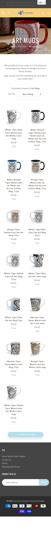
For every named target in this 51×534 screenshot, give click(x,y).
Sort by (11, 93)
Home (14, 46)
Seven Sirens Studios (20, 501)
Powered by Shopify (37, 501)
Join (43, 482)
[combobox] (30, 94)
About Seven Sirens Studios (14, 456)
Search (5, 463)
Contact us (6, 460)
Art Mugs (22, 46)
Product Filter (27, 434)
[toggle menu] (3, 13)
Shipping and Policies (11, 467)
